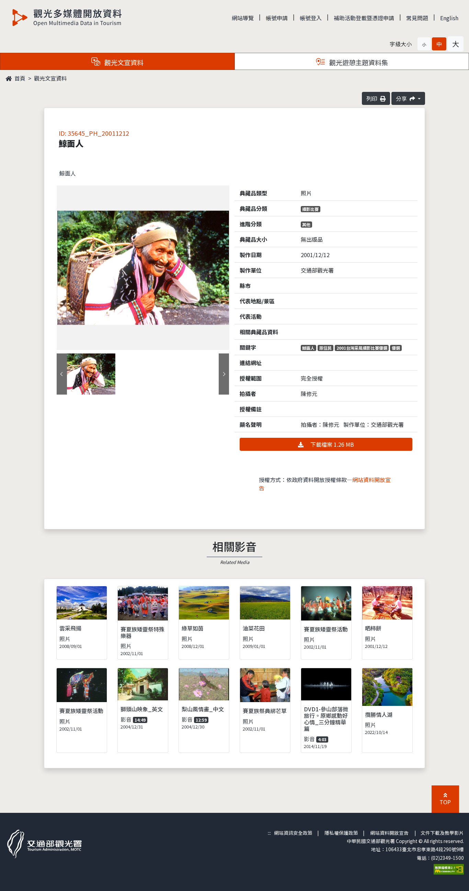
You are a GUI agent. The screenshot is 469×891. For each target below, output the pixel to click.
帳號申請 (277, 18)
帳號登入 (311, 18)
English (449, 18)
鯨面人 (308, 348)
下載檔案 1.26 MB (331, 444)
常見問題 (417, 18)
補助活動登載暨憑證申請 (364, 18)
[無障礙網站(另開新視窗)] (449, 868)
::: (269, 832)
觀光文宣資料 (50, 78)
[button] (424, 43)
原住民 (325, 348)
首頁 (19, 78)
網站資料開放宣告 (389, 832)
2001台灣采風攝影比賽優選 (361, 348)
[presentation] (62, 374)
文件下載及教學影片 (442, 832)
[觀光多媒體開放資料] (67, 17)
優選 (396, 348)
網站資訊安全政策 (293, 832)
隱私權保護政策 (341, 832)
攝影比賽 (310, 209)
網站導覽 (243, 18)
